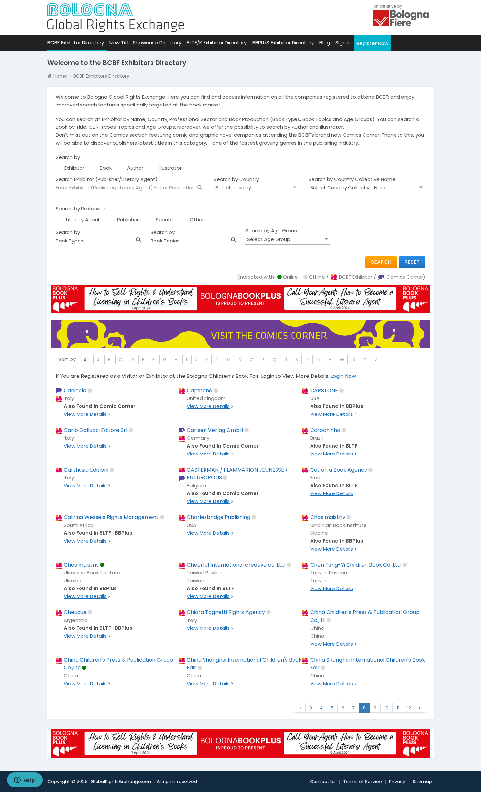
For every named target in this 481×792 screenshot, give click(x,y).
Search (381, 262)
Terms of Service (362, 781)
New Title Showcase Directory (145, 42)
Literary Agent (83, 219)
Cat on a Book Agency (338, 469)
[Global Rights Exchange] (116, 17)
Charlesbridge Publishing (218, 517)
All (86, 360)
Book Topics (165, 240)
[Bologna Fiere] (401, 14)
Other (197, 219)
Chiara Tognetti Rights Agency (226, 612)
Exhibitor (74, 167)
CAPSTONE (324, 390)
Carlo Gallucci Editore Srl (95, 430)
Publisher (128, 219)
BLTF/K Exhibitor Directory (217, 42)
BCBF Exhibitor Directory (75, 42)
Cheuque (75, 612)
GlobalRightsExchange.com (122, 781)
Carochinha (325, 430)
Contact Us (323, 781)
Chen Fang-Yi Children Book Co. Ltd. (355, 565)
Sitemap (422, 781)
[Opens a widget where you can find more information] (25, 780)
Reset (412, 262)
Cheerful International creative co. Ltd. (236, 565)
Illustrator (170, 167)
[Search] (199, 187)
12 (409, 708)
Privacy (397, 781)
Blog (324, 42)
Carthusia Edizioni (86, 469)
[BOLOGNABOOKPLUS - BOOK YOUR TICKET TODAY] (240, 303)
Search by (68, 157)
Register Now (372, 43)
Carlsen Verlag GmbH (215, 430)
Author (135, 167)
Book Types (69, 240)
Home (60, 76)
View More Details (85, 414)
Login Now (343, 376)
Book (106, 167)
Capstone (199, 390)
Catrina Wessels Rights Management (111, 517)
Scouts (164, 219)
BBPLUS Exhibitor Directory (283, 42)
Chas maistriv (327, 517)
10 (386, 708)
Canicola (75, 390)
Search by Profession (81, 208)
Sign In (343, 42)
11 (398, 708)
